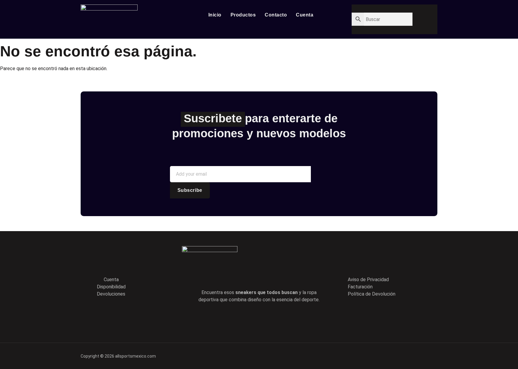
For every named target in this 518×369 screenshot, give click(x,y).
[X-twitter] (250, 318)
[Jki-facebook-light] (233, 318)
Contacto (276, 14)
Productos (243, 14)
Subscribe (189, 190)
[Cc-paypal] (409, 354)
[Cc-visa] (388, 354)
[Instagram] (284, 318)
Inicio (215, 14)
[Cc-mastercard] (429, 354)
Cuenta (304, 14)
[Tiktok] (267, 318)
